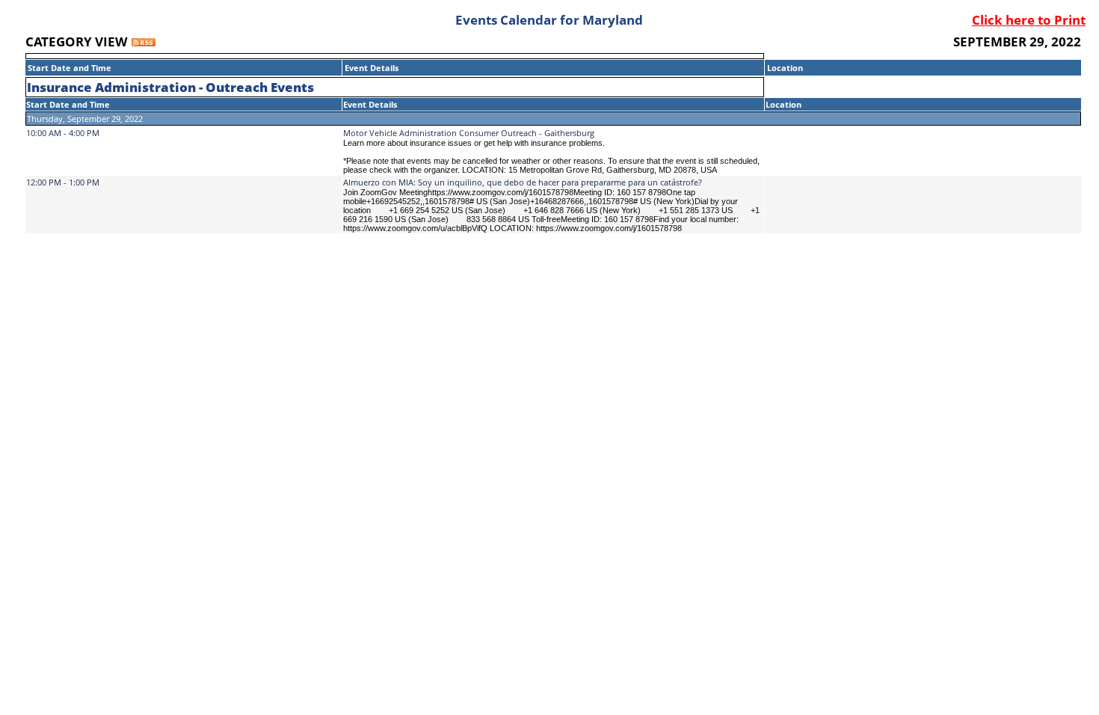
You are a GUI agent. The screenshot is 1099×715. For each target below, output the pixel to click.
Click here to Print (1029, 19)
